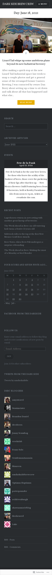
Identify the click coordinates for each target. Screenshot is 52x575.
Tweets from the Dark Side (21, 374)
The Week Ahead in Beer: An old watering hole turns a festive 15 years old (24, 227)
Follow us (11, 330)
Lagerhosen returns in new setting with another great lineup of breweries (23, 219)
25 (32, 294)
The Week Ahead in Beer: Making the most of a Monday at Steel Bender (25, 251)
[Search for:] (26, 126)
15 (14, 289)
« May (7, 303)
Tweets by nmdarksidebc (16, 380)
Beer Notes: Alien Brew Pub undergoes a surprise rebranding (23, 243)
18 (32, 289)
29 (13, 299)
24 (26, 294)
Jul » (13, 303)
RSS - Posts (9, 540)
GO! (9, 356)
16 (20, 289)
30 (20, 299)
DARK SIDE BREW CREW (18, 4)
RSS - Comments (12, 547)
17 (26, 289)
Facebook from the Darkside (22, 313)
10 (26, 285)
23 (20, 294)
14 (7, 289)
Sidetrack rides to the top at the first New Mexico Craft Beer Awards (24, 235)
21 (7, 294)
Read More (26, 102)
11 (32, 285)
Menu (44, 4)
